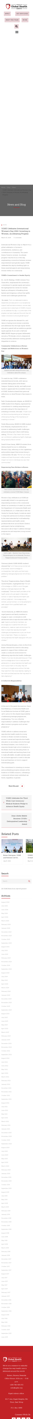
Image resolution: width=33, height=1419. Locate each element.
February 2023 (6, 1036)
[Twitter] (3, 1350)
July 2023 (4, 1017)
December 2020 (6, 1132)
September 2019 (6, 1188)
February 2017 (5, 1292)
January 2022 (5, 1084)
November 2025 (6, 935)
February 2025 (6, 958)
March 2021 (5, 1121)
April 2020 (4, 1162)
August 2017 (5, 1274)
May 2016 (4, 1322)
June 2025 (4, 954)
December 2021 (6, 1088)
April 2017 (4, 1289)
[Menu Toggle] (17, 32)
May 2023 (4, 1025)
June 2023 (4, 1021)
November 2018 (6, 1222)
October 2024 (5, 965)
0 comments (18, 237)
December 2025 (6, 932)
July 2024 (4, 976)
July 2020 (4, 1151)
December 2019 (6, 1177)
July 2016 (4, 1318)
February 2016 (5, 1326)
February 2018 (5, 1251)
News (14, 187)
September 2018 (6, 1229)
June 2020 (4, 1155)
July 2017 (4, 1277)
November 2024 (6, 961)
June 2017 (4, 1281)
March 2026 (5, 921)
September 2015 (6, 1333)
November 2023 (6, 1002)
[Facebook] (1, 1350)
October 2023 (5, 1006)
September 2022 (6, 1054)
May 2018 (4, 1240)
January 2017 (5, 1296)
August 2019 (5, 1192)
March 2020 (5, 1166)
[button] (16, 26)
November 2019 (6, 1181)
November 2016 (6, 1303)
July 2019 (4, 1196)
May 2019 (4, 1199)
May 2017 (4, 1285)
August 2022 (5, 1058)
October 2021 (5, 1095)
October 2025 (5, 939)
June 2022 (4, 1066)
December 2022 (6, 1043)
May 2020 (4, 1158)
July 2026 (4, 906)
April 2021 (4, 1118)
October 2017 (5, 1266)
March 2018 (5, 1248)
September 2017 (6, 1270)
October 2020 (5, 1140)
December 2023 (6, 999)
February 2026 (6, 924)
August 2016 (5, 1315)
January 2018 (5, 1255)
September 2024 (6, 969)
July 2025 (4, 950)
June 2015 (4, 1337)
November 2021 (6, 1092)
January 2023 (5, 1040)
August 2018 (5, 1233)
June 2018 (4, 1237)
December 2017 (6, 1259)
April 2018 (4, 1244)
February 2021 (5, 1125)
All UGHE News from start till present (13, 889)
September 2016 (6, 1311)
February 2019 (5, 1211)
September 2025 (6, 943)
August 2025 (5, 947)
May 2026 (4, 913)
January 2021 (5, 1129)
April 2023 (4, 1028)
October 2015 (5, 1329)
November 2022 (6, 1047)
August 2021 (5, 1103)
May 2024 (4, 980)
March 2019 (5, 1207)
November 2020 (6, 1136)
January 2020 (5, 1173)
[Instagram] (5, 1350)
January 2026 (5, 928)
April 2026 (4, 917)
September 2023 (6, 1010)
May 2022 (4, 1069)
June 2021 (4, 1110)
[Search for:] (16, 881)
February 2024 (6, 991)
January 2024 (5, 995)
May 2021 (4, 1114)
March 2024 (5, 987)
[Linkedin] (7, 1350)
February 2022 (6, 1080)
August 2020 (5, 1147)
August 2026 (5, 902)
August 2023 (5, 1013)
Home (3, 187)
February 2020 (6, 1170)
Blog (8, 187)
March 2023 (5, 1032)
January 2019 (5, 1214)
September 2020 (6, 1144)
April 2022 (4, 1073)
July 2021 (4, 1106)
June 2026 (4, 909)
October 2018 (5, 1225)
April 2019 (4, 1203)
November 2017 (6, 1263)
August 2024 (5, 973)
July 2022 (4, 1062)
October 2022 (5, 1051)
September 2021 (6, 1099)
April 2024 (4, 984)
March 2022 (5, 1077)
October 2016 (5, 1307)
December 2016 (6, 1300)
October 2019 (5, 1184)
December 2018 (6, 1218)
